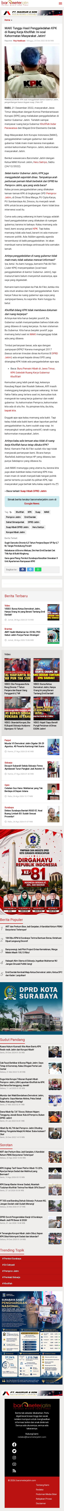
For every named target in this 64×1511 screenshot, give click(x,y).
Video (7, 605)
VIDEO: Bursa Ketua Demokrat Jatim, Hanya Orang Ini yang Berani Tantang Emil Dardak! (25, 611)
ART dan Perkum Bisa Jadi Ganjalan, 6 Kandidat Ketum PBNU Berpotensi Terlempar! (34, 928)
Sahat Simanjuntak (15, 522)
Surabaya (9, 807)
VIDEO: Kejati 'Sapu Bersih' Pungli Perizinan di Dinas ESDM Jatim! (45, 725)
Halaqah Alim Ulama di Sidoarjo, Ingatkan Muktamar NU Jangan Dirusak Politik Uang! (31, 962)
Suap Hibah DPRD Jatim (33, 491)
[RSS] (14, 1472)
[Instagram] (14, 1459)
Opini (7, 785)
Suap (37, 512)
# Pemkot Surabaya (11, 1258)
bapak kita (10, 410)
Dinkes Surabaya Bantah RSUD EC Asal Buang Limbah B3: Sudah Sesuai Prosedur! (23, 813)
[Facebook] (22, 569)
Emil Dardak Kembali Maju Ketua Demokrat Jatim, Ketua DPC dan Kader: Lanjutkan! (34, 974)
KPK (35, 228)
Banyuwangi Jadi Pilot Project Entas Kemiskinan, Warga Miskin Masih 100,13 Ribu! (31, 951)
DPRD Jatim (33, 522)
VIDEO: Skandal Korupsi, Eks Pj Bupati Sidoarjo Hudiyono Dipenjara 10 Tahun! (17, 725)
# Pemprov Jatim (10, 1271)
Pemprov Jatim (13, 517)
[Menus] (60, 4)
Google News (31, 503)
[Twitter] (30, 569)
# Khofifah (7, 1283)
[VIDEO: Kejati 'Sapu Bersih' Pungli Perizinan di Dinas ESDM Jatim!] (46, 708)
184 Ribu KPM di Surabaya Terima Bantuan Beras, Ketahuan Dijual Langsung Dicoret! (34, 939)
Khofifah (20, 512)
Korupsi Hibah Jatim (15, 532)
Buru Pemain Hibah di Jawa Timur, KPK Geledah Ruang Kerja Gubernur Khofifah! (33, 372)
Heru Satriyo (40, 162)
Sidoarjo (8, 763)
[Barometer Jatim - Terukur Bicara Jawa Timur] (14, 3)
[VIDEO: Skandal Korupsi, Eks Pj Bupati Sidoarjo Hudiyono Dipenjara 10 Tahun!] (17, 708)
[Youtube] (14, 1465)
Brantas (8, 629)
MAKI (33, 334)
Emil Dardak (30, 517)
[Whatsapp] (38, 569)
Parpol (8, 740)
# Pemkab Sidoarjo (11, 1277)
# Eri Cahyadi (8, 1265)
